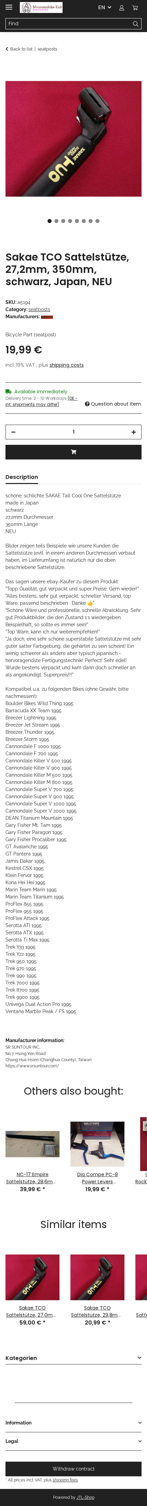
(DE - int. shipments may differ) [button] (41, 401)
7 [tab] (91, 221)
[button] (121, 7)
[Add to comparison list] (127, 83)
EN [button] (101, 7)
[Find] (136, 24)
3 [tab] (63, 221)
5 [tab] (77, 221)
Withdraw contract (74, 1469)
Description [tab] (21, 477)
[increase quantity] (133, 432)
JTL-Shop (85, 1497)
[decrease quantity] (13, 432)
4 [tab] (70, 221)
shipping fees (65, 1479)
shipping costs (67, 365)
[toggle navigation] (8, 4)
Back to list (21, 49)
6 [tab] (84, 221)
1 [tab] (50, 221)
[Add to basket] (10, 67)
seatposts (39, 309)
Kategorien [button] (21, 1358)
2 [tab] (56, 221)
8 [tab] (97, 221)
